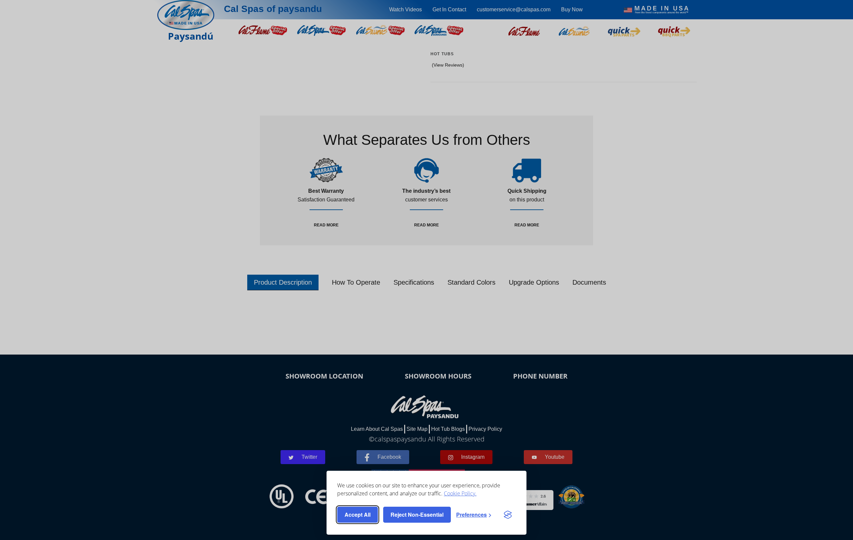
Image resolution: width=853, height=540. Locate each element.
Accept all (358, 514)
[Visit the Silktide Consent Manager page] (508, 515)
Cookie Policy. (460, 493)
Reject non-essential (417, 514)
